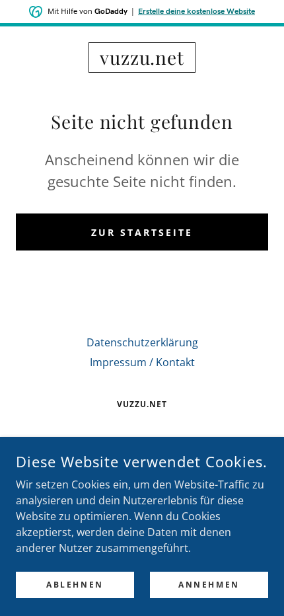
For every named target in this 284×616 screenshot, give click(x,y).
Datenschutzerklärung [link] (142, 342)
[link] (142, 57)
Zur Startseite (142, 232)
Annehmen (209, 584)
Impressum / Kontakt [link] (142, 362)
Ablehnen (75, 584)
